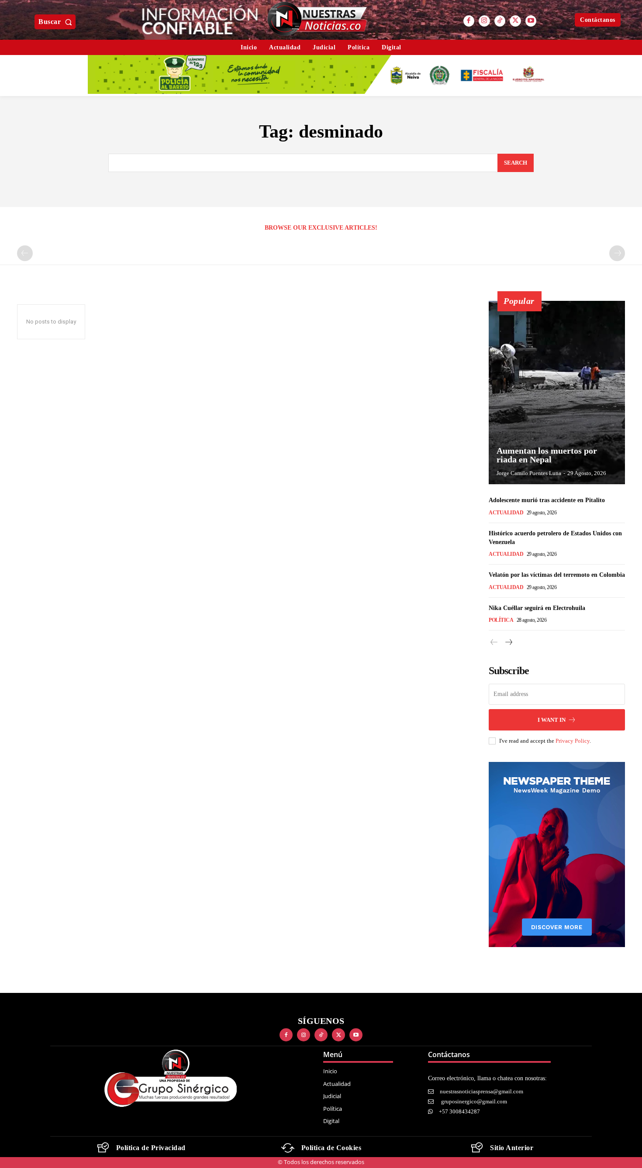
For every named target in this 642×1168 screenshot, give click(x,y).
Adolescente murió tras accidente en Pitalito (547, 500)
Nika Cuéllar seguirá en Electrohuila (537, 608)
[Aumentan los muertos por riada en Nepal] (557, 392)
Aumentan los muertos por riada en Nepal (547, 455)
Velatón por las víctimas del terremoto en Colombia (557, 575)
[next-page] (508, 642)
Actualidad (506, 513)
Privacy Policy (573, 740)
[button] (57, 21)
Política (501, 620)
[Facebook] (469, 21)
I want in (552, 720)
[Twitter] (515, 21)
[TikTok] (500, 21)
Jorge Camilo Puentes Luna (529, 473)
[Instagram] (484, 21)
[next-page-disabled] (617, 253)
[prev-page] (25, 253)
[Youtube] (531, 21)
